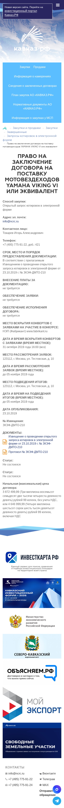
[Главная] (5, 128)
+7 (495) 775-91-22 (20, 779)
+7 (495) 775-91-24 (20, 785)
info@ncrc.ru (11, 221)
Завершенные (17, 132)
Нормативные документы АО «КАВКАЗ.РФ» (32, 106)
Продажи (39, 67)
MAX (45, 785)
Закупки (25, 67)
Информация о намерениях (32, 76)
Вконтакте (49, 773)
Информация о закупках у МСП (32, 117)
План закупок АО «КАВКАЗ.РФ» (33, 95)
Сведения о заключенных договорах (32, 85)
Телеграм (48, 779)
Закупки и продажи (27, 128)
